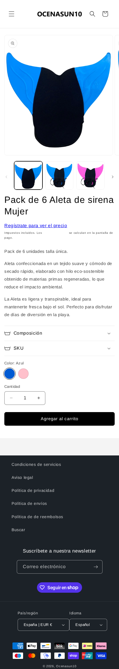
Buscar (18, 529)
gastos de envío (55, 232)
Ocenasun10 (66, 666)
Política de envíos (29, 503)
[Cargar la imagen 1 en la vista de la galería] (28, 175)
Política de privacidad (33, 490)
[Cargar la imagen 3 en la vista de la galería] (90, 175)
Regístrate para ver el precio (35, 225)
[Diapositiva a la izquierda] (6, 177)
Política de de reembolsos (37, 516)
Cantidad (12, 386)
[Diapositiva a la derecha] (112, 177)
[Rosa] (23, 373)
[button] (11, 14)
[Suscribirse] (96, 567)
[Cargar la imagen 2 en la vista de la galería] (59, 175)
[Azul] (9, 373)
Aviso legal (22, 477)
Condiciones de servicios (36, 464)
